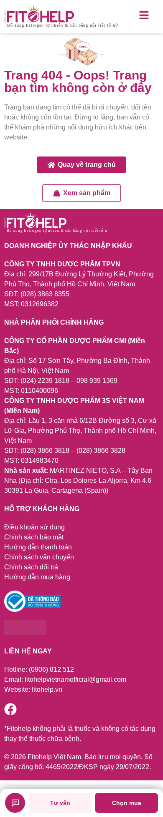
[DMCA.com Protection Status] (25, 632)
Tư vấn (60, 803)
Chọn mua (126, 803)
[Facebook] (10, 709)
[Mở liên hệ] (15, 803)
